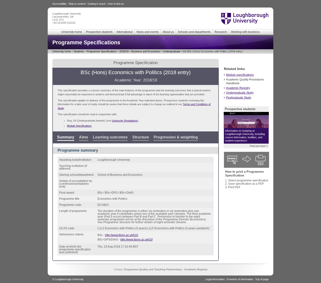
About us (168, 32)
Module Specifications (79, 125)
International (125, 32)
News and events (148, 32)
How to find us (116, 3)
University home (71, 32)
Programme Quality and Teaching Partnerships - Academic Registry (165, 269)
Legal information (215, 279)
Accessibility (59, 3)
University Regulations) (125, 120)
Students (79, 51)
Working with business (245, 32)
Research (221, 32)
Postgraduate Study (238, 97)
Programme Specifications (102, 51)
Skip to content (77, 3)
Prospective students (99, 32)
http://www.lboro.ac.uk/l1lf (136, 239)
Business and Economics (145, 51)
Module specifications (240, 74)
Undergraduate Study (240, 92)
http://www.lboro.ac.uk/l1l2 (121, 235)
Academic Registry (238, 88)
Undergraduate (171, 51)
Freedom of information (240, 279)
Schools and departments (194, 32)
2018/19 (124, 51)
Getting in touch (97, 3)
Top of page (262, 279)
